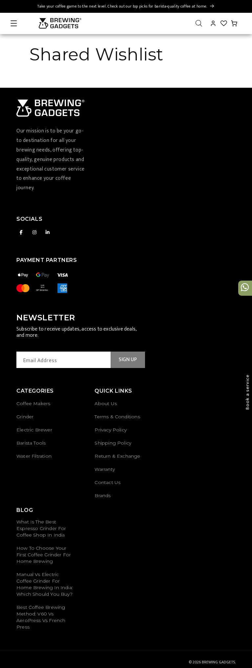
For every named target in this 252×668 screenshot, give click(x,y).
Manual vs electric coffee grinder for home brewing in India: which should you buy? (44, 584)
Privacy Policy (110, 430)
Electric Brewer (34, 430)
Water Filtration (34, 456)
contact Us (107, 482)
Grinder (24, 417)
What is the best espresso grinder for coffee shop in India (41, 528)
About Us (105, 403)
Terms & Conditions (117, 417)
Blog (24, 510)
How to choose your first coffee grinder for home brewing (43, 554)
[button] (14, 23)
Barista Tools (31, 443)
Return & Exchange (117, 456)
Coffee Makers (33, 403)
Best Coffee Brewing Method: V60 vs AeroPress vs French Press (40, 617)
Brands (102, 495)
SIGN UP (128, 359)
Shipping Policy (112, 443)
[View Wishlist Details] (223, 23)
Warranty (104, 469)
